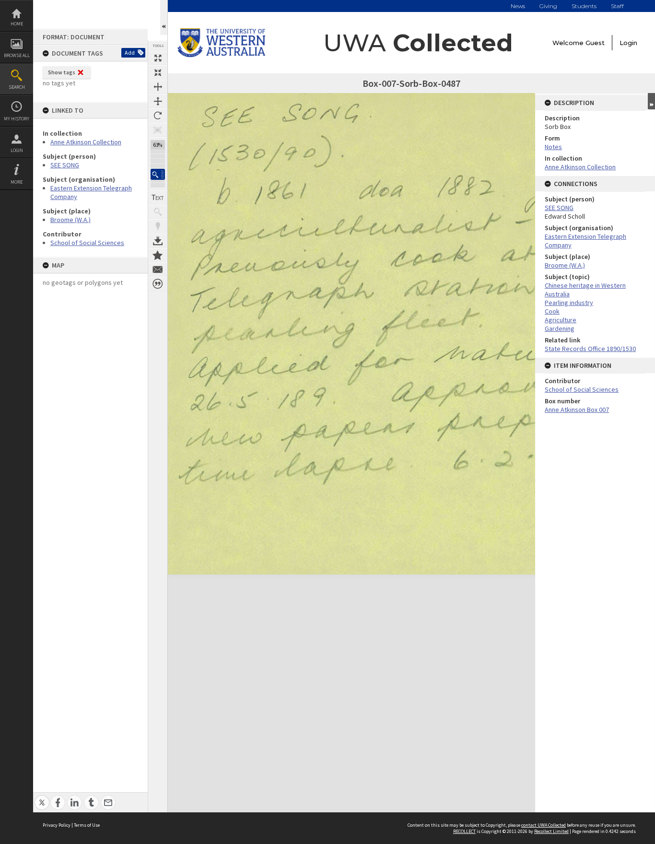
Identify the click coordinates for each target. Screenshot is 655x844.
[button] (158, 174)
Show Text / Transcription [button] (157, 197)
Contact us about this (157, 269)
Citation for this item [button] (157, 284)
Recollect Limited (551, 831)
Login (17, 150)
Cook (552, 311)
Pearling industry (569, 302)
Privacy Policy (56, 825)
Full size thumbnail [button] (157, 58)
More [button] (17, 182)
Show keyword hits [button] (157, 212)
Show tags (61, 72)
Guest (595, 43)
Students (584, 6)
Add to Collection (157, 255)
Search (17, 87)
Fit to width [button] (157, 87)
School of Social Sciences (87, 242)
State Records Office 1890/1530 (590, 348)
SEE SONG (64, 165)
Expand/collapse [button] (651, 101)
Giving (548, 6)
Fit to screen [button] (157, 72)
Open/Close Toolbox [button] (163, 17)
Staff (617, 6)
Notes (553, 146)
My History (16, 119)
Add (130, 52)
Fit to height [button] (157, 101)
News (518, 6)
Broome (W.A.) (70, 219)
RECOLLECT (464, 831)
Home (17, 24)
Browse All (17, 55)
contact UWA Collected (543, 825)
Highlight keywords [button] (157, 226)
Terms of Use (87, 825)
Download (157, 241)
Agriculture (560, 320)
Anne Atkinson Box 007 (577, 409)
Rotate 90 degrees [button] (157, 115)
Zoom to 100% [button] (157, 130)
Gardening (559, 328)
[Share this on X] (42, 797)
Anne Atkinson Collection (85, 142)
